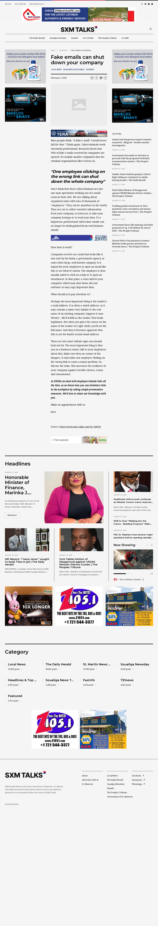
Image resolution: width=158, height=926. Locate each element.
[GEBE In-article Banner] (79, 238)
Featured (90, 69)
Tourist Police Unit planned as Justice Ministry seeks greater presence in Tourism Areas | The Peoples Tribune (130, 243)
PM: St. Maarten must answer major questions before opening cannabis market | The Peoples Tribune (133, 536)
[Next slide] (151, 545)
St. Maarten (87, 784)
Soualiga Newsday (58, 38)
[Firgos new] (129, 606)
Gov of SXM (88, 38)
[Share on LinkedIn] (105, 78)
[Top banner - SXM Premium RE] (79, 14)
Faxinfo (74, 38)
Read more (13, 515)
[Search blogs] (142, 4)
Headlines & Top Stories (73, 69)
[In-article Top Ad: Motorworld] (79, 133)
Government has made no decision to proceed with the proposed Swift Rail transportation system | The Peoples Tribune (130, 160)
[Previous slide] (147, 545)
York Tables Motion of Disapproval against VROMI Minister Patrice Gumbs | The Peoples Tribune (132, 193)
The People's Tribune (117, 792)
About (85, 775)
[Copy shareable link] (92, 78)
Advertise (8, 4)
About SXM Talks (20, 4)
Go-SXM (125, 38)
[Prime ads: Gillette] (25, 104)
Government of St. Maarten (120, 796)
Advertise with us (90, 780)
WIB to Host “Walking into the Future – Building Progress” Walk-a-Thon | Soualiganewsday (133, 522)
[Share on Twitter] (101, 78)
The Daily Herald (37, 38)
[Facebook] (145, 4)
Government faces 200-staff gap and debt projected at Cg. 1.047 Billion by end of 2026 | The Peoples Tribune (132, 227)
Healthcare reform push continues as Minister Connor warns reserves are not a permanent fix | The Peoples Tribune (132, 501)
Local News (63, 50)
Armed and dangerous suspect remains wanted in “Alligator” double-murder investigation (131, 142)
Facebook (136, 775)
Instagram (137, 780)
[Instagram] (149, 4)
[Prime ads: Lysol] (25, 66)
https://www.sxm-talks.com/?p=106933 (80, 426)
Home (53, 50)
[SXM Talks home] (79, 29)
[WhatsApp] (152, 4)
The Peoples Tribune (107, 38)
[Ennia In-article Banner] (79, 439)
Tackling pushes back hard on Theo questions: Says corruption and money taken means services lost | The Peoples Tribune (132, 210)
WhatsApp (137, 784)
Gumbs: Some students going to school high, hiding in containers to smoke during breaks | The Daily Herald (131, 177)
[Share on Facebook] (96, 78)
